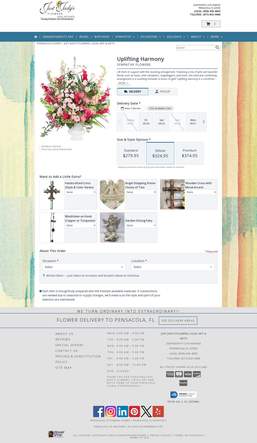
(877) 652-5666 (211, 14)
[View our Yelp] (158, 416)
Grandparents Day (58, 37)
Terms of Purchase (189, 435)
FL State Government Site (145, 426)
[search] (217, 47)
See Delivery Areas (178, 321)
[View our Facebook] (98, 416)
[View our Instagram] (110, 416)
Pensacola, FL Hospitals (150, 420)
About (196, 37)
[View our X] (146, 416)
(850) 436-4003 (211, 11)
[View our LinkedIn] (122, 416)
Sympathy (123, 37)
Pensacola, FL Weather (109, 426)
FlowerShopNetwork (131, 435)
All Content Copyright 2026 (94, 435)
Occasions (149, 37)
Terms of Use (139, 437)
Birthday (101, 37)
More (215, 37)
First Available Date (160, 108)
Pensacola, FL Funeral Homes (110, 420)
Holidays (174, 37)
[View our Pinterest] (134, 416)
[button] (211, 23)
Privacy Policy (161, 435)
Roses (84, 37)
